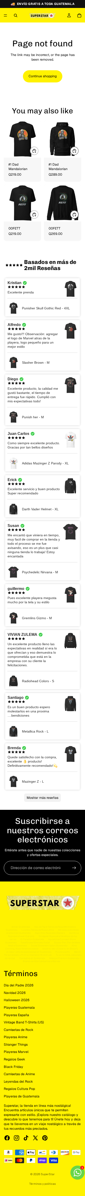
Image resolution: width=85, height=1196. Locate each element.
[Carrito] (79, 15)
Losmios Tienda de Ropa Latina (37, 929)
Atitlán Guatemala (20, 926)
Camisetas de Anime (19, 1074)
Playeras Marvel (16, 1052)
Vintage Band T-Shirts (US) (24, 1022)
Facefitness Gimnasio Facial (35, 942)
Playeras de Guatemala (21, 1096)
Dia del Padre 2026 (19, 985)
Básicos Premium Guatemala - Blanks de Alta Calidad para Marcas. (52, 960)
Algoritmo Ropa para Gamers (50, 932)
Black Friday (13, 1067)
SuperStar (48, 1174)
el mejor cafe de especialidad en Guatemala (28, 951)
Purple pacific (62, 951)
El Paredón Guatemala (32, 939)
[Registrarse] (74, 868)
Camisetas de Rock (18, 1030)
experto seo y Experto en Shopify (60, 948)
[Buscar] (15, 15)
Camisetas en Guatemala (32, 958)
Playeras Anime (15, 1037)
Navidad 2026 (15, 993)
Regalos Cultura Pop (19, 1089)
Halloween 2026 (17, 1000)
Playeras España (16, 1015)
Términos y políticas (42, 1184)
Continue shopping (43, 76)
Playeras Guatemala (19, 1007)
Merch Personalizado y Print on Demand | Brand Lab (42, 953)
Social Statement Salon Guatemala (49, 945)
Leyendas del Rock (18, 1081)
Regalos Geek (14, 1059)
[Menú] (5, 15)
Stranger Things (16, 1044)
